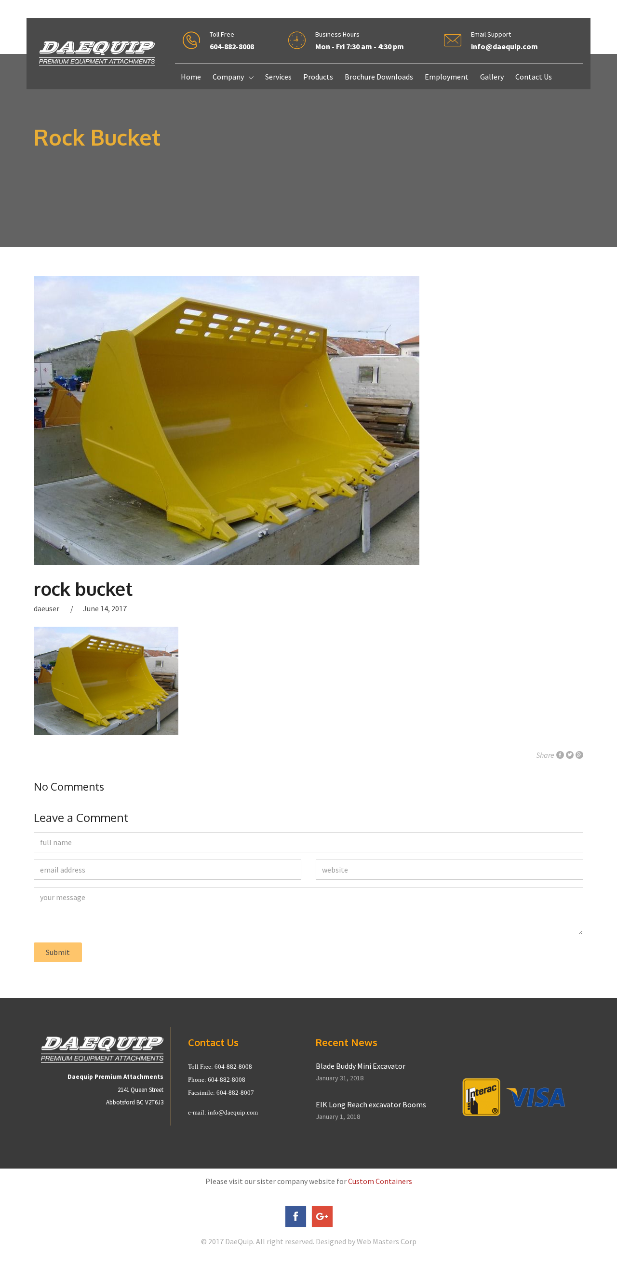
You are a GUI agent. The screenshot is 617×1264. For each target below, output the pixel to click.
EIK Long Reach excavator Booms (371, 1104)
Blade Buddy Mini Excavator (360, 1066)
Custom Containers (380, 1181)
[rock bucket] (308, 420)
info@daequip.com (233, 1112)
